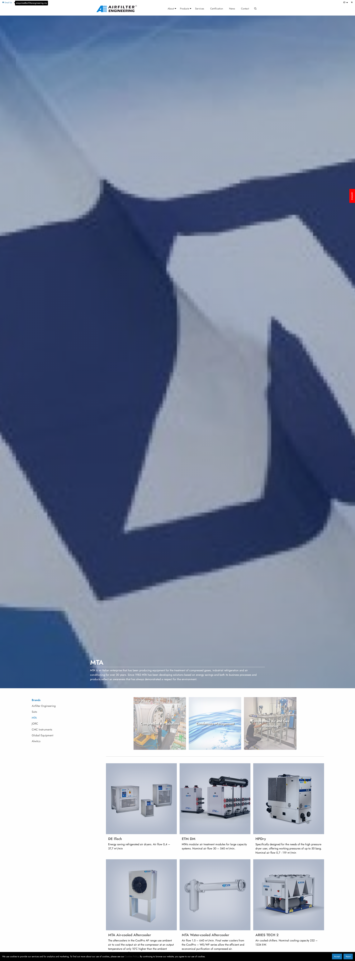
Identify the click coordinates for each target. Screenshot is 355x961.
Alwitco (36, 741)
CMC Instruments (42, 730)
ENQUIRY (352, 196)
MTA (34, 718)
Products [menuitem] (184, 8)
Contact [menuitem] (245, 8)
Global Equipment (42, 735)
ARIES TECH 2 (267, 934)
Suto (34, 712)
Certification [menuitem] (216, 8)
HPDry (260, 838)
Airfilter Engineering (44, 706)
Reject (348, 956)
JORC (35, 724)
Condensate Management (215, 723)
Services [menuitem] (199, 8)
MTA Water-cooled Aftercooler (205, 934)
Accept (337, 956)
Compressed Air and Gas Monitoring (270, 723)
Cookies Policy (132, 956)
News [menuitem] (232, 8)
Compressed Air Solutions (159, 723)
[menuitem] (345, 2)
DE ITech (115, 838)
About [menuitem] (171, 8)
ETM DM (188, 838)
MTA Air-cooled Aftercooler (129, 934)
